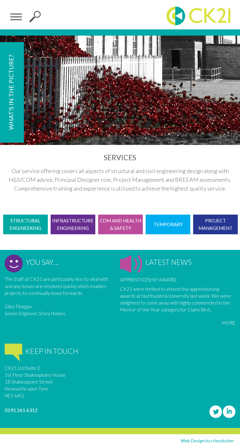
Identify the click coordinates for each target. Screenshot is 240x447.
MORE (228, 322)
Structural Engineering (25, 224)
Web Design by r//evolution (207, 440)
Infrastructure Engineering (72, 224)
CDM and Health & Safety (120, 224)
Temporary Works (168, 227)
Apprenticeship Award (148, 279)
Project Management (215, 224)
